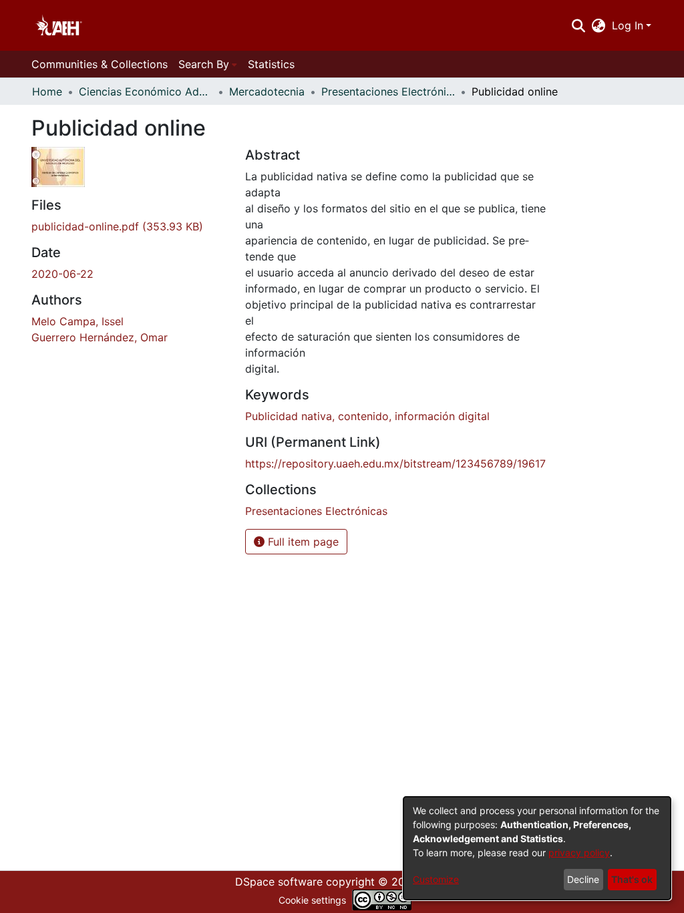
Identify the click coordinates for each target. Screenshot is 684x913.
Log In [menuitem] (627, 25)
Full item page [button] (302, 541)
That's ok (632, 879)
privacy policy (579, 852)
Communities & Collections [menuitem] (99, 64)
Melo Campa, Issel (77, 321)
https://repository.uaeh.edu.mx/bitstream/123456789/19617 (395, 463)
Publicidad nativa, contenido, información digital (367, 416)
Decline (583, 879)
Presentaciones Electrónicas (388, 91)
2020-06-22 (62, 274)
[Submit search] (578, 25)
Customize (436, 879)
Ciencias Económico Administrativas (145, 91)
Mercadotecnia (267, 91)
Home (47, 91)
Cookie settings (312, 900)
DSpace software (279, 881)
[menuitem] (598, 25)
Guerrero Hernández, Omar (99, 337)
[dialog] (537, 848)
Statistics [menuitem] (271, 64)
